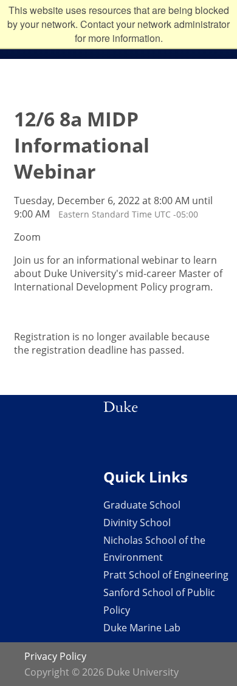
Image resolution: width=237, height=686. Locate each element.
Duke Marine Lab (141, 627)
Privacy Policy (55, 656)
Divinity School (137, 522)
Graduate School (141, 505)
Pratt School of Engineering (165, 574)
